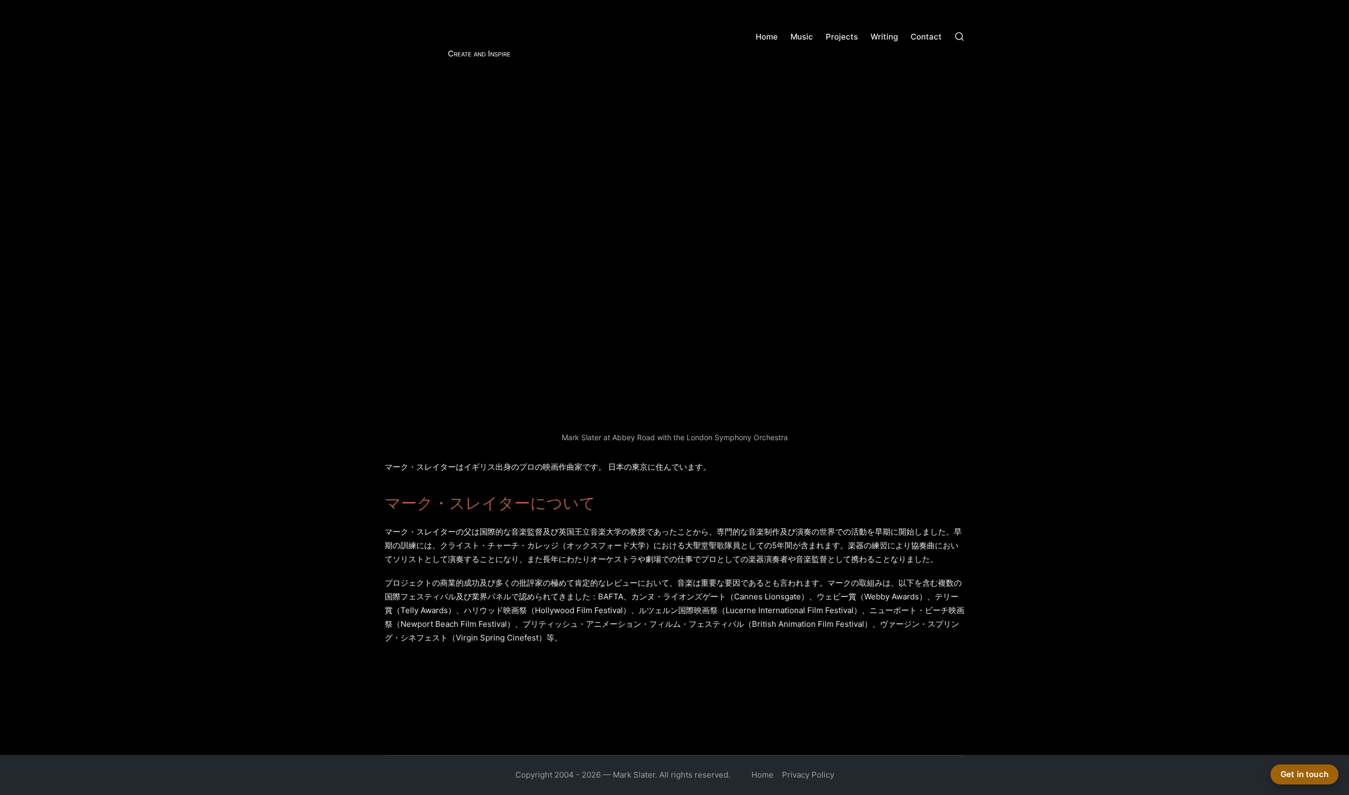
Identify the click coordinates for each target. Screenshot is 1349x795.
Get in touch (1304, 774)
